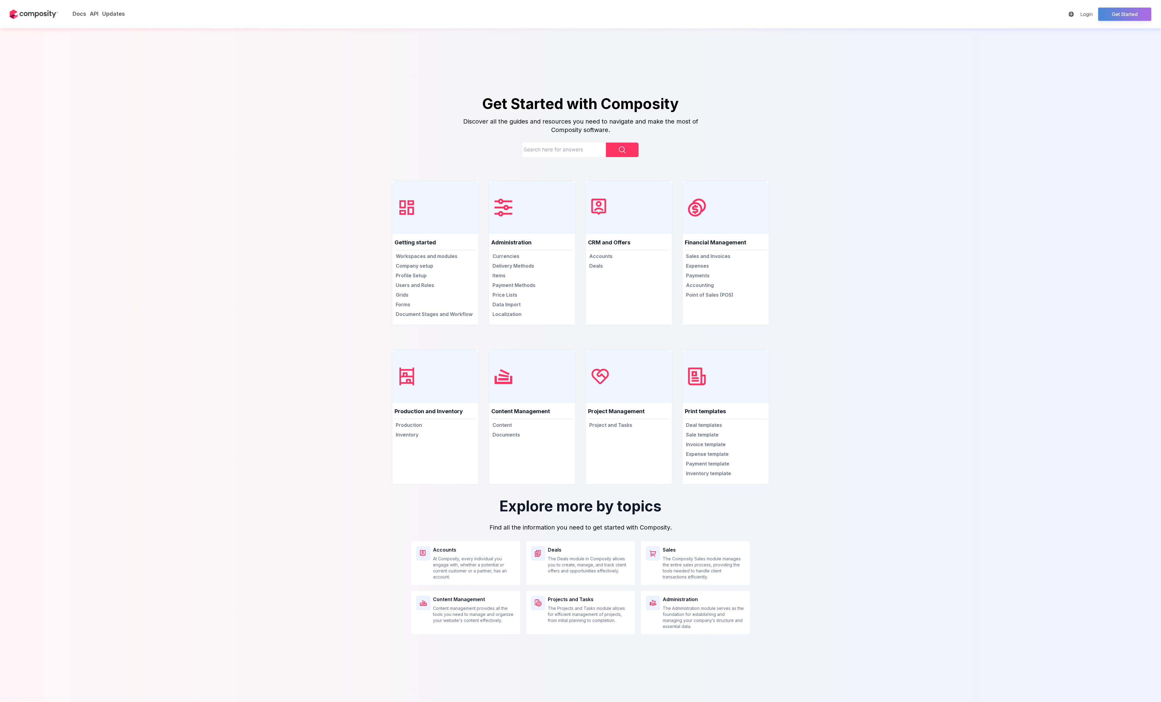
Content (502, 425)
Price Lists (505, 294)
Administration (680, 599)
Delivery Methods (513, 265)
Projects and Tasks (571, 599)
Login (1086, 14)
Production (409, 425)
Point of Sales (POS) (709, 294)
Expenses (697, 265)
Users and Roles (415, 285)
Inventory (407, 434)
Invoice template (706, 444)
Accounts (601, 256)
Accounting (700, 285)
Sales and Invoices (708, 256)
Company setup (414, 265)
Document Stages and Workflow (434, 314)
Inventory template (708, 473)
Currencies (506, 256)
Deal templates (704, 425)
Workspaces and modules (426, 256)
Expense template (707, 454)
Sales (669, 550)
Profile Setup (411, 275)
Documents (506, 434)
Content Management (459, 599)
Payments (698, 275)
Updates (113, 14)
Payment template (707, 463)
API (94, 14)
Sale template (702, 434)
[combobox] (580, 151)
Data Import (507, 304)
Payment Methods (514, 285)
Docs (79, 14)
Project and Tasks (610, 425)
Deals (596, 265)
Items (499, 275)
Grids (402, 294)
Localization (507, 314)
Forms (403, 304)
